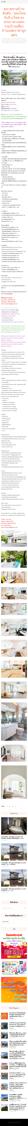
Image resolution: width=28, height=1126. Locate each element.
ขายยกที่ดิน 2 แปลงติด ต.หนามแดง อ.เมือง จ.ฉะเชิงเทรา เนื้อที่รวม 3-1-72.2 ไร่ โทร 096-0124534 (18, 1097)
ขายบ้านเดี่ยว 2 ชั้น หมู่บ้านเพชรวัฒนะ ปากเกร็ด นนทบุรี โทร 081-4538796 (13, 889)
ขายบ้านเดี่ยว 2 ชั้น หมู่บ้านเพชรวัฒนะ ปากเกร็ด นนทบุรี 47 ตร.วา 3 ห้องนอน (13, 863)
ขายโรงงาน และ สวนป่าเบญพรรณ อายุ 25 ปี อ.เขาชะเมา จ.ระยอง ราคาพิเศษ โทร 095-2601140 (17, 1025)
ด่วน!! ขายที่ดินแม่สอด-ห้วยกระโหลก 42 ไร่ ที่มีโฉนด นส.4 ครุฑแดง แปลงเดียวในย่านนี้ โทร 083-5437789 (18, 1065)
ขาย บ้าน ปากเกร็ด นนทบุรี (8, 53)
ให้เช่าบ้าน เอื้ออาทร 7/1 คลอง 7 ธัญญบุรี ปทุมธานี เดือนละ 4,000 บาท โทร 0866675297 (17, 1034)
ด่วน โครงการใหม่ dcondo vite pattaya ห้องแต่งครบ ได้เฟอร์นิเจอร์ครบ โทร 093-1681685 (17, 1075)
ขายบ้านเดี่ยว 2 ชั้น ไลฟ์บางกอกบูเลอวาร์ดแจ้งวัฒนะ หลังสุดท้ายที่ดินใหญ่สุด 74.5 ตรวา (12, 837)
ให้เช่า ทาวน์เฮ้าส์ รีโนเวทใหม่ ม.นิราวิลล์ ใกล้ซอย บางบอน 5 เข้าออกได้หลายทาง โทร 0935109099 (18, 1044)
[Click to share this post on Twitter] (9, 806)
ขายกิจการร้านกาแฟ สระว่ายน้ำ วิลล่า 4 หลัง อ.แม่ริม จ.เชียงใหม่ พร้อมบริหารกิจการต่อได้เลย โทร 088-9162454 (18, 1086)
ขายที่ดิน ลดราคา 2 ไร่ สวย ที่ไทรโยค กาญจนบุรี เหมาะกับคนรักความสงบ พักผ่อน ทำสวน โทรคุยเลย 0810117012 (17, 1107)
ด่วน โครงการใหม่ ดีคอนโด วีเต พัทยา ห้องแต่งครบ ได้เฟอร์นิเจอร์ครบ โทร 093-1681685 (17, 1015)
